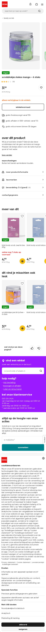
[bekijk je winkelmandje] (36, 4)
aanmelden (23, 447)
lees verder (7, 155)
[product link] (13, 227)
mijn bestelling (9, 382)
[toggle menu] (42, 4)
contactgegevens (10, 195)
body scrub (9, 18)
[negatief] (39, 348)
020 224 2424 (7, 398)
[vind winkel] (40, 370)
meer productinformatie (17, 172)
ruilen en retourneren (12, 389)
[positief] (32, 348)
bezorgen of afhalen (12, 386)
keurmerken (11, 180)
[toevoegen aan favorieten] (41, 87)
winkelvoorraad (23, 107)
